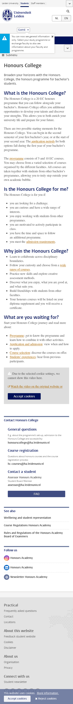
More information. (48, 693)
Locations (9, 622)
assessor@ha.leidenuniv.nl (24, 485)
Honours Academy (18, 559)
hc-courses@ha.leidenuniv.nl (26, 464)
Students (24, 3)
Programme (17, 335)
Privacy (8, 668)
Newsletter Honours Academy (25, 578)
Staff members (38, 3)
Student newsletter (15, 682)
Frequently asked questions (20, 611)
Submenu (11, 55)
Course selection (20, 352)
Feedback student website (19, 636)
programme (17, 158)
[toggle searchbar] (68, 11)
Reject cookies (47, 699)
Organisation (11, 662)
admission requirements (40, 241)
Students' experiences (23, 357)
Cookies (8, 642)
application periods (43, 141)
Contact (8, 616)
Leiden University (10, 3)
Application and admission (26, 344)
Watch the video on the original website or (36, 386)
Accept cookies (24, 396)
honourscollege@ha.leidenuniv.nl (29, 443)
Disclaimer (10, 648)
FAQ (37, 494)
